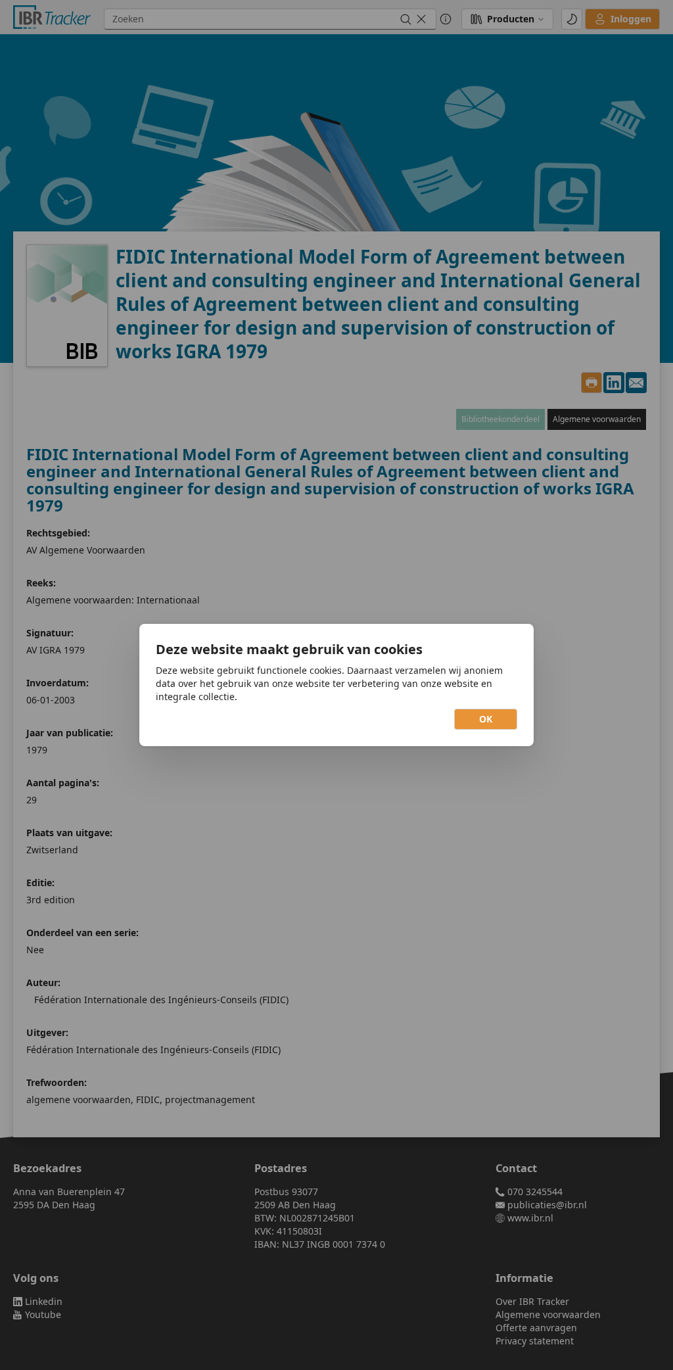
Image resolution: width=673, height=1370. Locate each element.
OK (485, 719)
